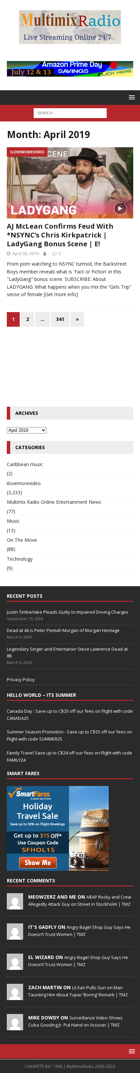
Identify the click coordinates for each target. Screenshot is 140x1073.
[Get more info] (61, 294)
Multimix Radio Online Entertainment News (54, 502)
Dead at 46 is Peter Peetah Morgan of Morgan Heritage (63, 630)
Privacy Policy (21, 679)
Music (13, 521)
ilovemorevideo (24, 483)
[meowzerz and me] (15, 906)
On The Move (22, 540)
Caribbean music (25, 464)
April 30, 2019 (25, 253)
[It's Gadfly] (15, 936)
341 (60, 319)
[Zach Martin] (15, 996)
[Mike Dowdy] (15, 1026)
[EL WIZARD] (15, 966)
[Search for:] (70, 112)
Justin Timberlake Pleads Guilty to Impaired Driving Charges (67, 612)
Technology (20, 559)
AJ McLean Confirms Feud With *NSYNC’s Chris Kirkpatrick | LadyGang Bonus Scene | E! (60, 235)
